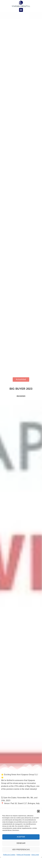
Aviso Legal (35, 854)
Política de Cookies (9, 854)
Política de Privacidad (23, 854)
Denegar (21, 843)
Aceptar (21, 837)
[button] (38, 811)
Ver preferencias (21, 849)
